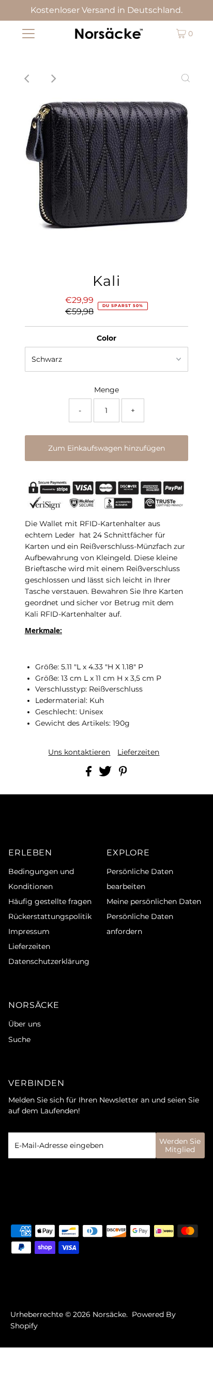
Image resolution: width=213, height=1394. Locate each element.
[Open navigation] (28, 34)
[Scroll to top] (192, 1373)
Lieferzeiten (138, 752)
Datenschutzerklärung (48, 961)
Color (106, 338)
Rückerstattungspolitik (50, 916)
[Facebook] (15, 1286)
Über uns (24, 1024)
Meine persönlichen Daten (153, 901)
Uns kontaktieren (79, 752)
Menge (106, 390)
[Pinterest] (41, 1286)
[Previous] (27, 78)
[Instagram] (28, 1286)
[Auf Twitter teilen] (106, 774)
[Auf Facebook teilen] (90, 774)
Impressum (29, 931)
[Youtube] (57, 1286)
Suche (19, 1039)
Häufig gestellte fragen (50, 901)
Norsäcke (109, 1314)
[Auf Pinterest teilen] (123, 774)
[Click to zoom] (185, 78)
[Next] (52, 78)
